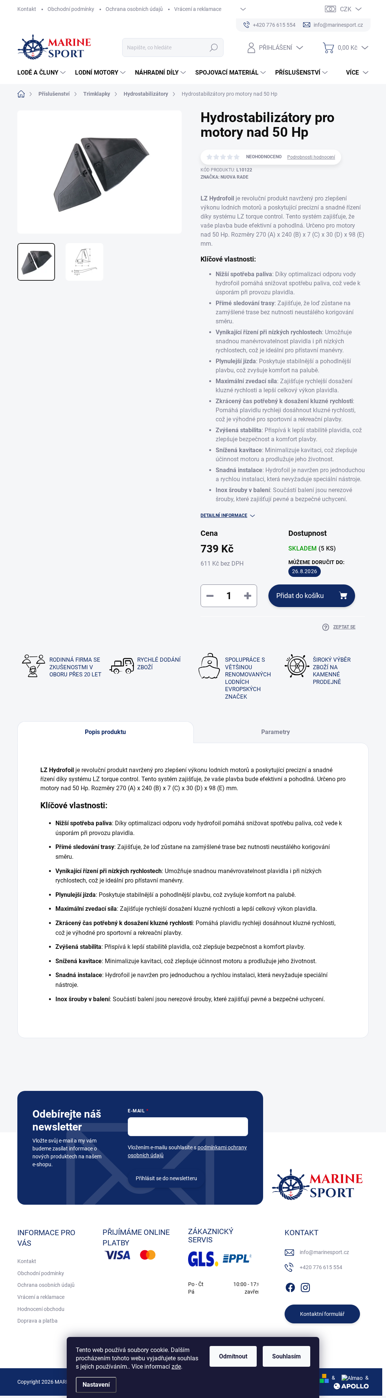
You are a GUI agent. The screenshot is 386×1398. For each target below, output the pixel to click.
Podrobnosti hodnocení (311, 157)
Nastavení (96, 1384)
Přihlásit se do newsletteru (166, 1178)
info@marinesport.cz (324, 1252)
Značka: (224, 177)
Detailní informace (224, 515)
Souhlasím (286, 1356)
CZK (345, 9)
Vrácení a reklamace (197, 9)
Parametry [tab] (275, 732)
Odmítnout (233, 1356)
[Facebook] (290, 1286)
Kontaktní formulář (322, 1314)
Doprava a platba (37, 1321)
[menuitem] (42, 72)
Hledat (213, 47)
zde (176, 1366)
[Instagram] (305, 1286)
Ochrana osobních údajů (134, 9)
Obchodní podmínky (70, 9)
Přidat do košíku (300, 596)
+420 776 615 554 (321, 1267)
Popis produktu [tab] (105, 732)
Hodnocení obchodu (40, 1309)
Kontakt (26, 9)
